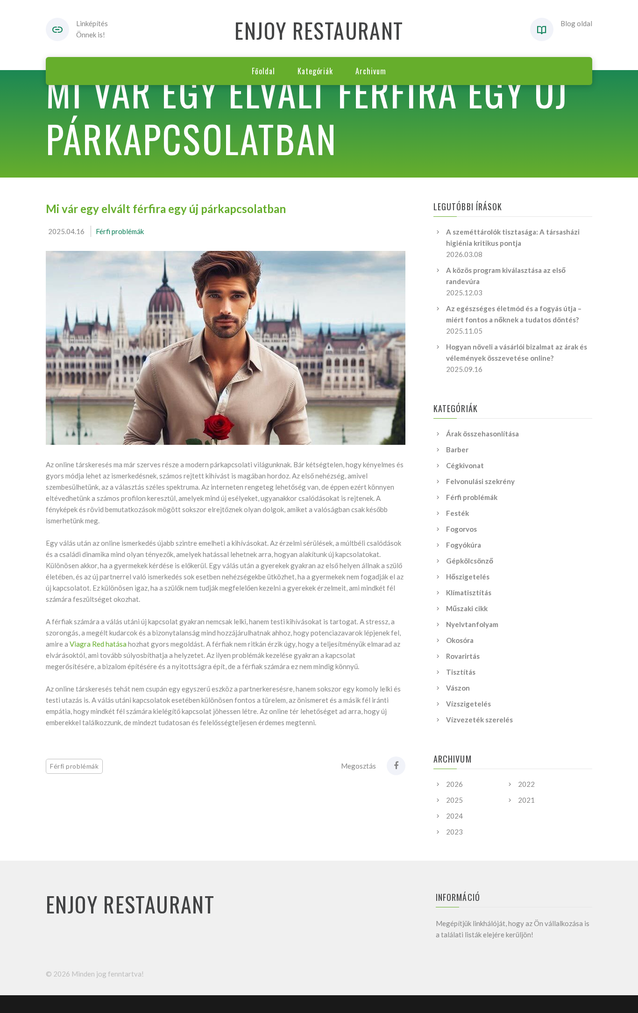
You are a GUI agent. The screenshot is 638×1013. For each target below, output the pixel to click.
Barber (457, 449)
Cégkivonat (465, 465)
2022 (526, 784)
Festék (457, 513)
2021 (526, 800)
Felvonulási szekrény (480, 481)
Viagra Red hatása (98, 644)
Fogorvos (461, 529)
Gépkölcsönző (469, 560)
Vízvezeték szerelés (479, 719)
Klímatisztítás (468, 592)
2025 (454, 800)
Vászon (458, 688)
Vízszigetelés (468, 703)
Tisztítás (460, 672)
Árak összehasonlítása (482, 433)
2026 (454, 784)
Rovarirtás (463, 656)
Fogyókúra (463, 545)
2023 (454, 832)
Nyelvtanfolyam (472, 624)
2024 (454, 816)
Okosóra (460, 640)
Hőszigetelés (467, 576)
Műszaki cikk (467, 608)
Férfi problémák (120, 231)
